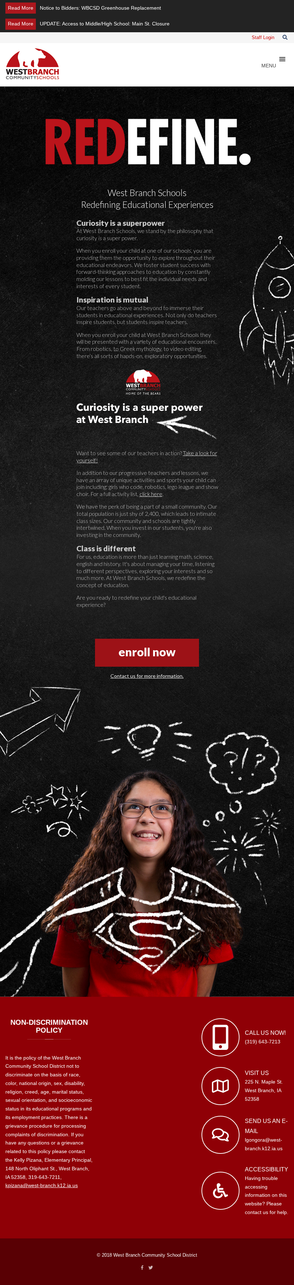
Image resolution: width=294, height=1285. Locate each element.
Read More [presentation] (20, 8)
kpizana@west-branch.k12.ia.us (41, 1185)
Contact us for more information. (147, 676)
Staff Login (263, 37)
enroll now (147, 652)
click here (150, 494)
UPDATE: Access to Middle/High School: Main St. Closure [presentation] (105, 24)
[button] (268, 65)
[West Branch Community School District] (32, 63)
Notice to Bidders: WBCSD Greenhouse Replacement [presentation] (100, 8)
